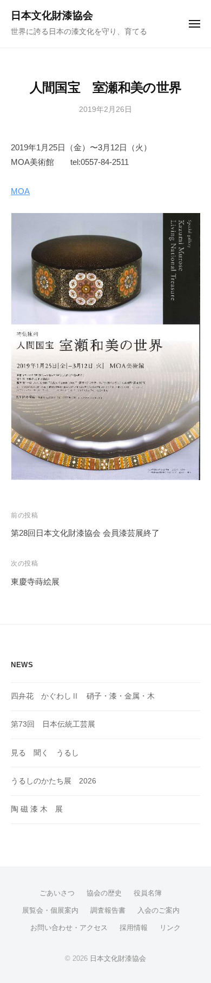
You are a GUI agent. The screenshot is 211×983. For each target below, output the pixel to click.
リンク (170, 928)
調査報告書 (108, 910)
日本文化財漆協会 (52, 15)
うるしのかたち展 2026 (53, 781)
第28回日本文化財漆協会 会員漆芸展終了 (85, 532)
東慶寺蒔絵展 (35, 581)
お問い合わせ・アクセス (69, 928)
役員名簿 (148, 893)
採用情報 (134, 928)
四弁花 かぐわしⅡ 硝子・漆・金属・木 (83, 696)
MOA (20, 191)
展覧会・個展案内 (50, 910)
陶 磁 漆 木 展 (37, 809)
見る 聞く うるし (45, 753)
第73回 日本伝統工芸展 (53, 724)
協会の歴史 (104, 893)
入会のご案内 (158, 910)
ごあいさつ (57, 893)
